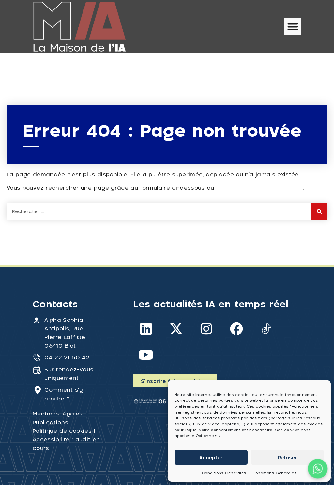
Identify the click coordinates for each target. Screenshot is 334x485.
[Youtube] (146, 355)
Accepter (211, 457)
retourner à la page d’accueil (259, 187)
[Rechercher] (319, 211)
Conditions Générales (224, 472)
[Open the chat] (318, 469)
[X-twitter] (176, 329)
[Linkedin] (146, 329)
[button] (292, 26)
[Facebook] (236, 329)
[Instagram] (206, 329)
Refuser (287, 457)
